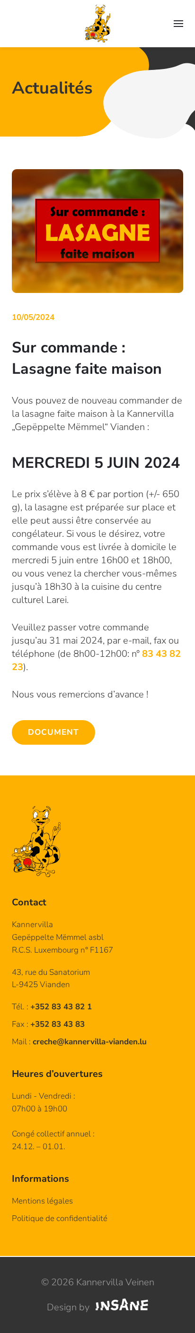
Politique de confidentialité (59, 1218)
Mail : (79, 1041)
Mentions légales (42, 1200)
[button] (178, 23)
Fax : (48, 1024)
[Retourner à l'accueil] (98, 23)
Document (53, 732)
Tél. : (52, 1006)
